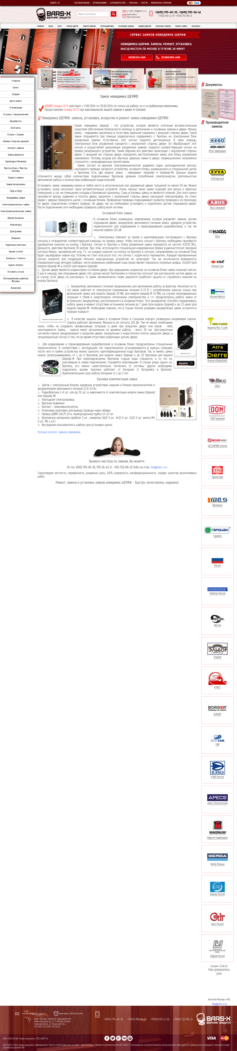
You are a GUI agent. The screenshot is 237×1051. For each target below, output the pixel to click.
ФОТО (59, 26)
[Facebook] (107, 1038)
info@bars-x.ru (158, 467)
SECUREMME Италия (217, 445)
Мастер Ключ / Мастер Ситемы (15, 169)
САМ (217, 744)
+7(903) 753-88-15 (183, 1019)
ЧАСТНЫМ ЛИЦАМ (81, 3)
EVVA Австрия (217, 178)
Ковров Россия (217, 955)
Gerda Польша (218, 864)
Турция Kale (217, 476)
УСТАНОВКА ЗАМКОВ (126, 26)
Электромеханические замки (15, 211)
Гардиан (217, 535)
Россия (217, 565)
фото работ (16, 101)
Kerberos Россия (217, 593)
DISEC (217, 386)
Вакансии (16, 288)
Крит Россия (217, 923)
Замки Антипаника (15, 184)
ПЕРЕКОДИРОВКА (107, 26)
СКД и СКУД (16, 191)
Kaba (217, 236)
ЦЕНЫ (50, 26)
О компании (64, 86)
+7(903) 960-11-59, (160, 1019)
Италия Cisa (217, 265)
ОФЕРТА (144, 3)
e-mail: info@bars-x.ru (136, 11)
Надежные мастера (16, 244)
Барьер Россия (217, 894)
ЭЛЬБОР (217, 657)
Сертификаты (173, 86)
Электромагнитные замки (15, 204)
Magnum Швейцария (217, 837)
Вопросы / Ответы (15, 258)
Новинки (15, 238)
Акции (117, 86)
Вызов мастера (188, 86)
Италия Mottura (217, 296)
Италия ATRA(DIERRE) (217, 360)
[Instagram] (130, 1038)
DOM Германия (217, 418)
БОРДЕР (217, 714)
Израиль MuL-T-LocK (218, 327)
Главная (16, 80)
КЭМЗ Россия (217, 776)
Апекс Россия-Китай (218, 803)
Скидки (129, 86)
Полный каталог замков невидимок (59, 432)
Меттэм (217, 625)
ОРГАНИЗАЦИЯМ (99, 3)
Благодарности (78, 86)
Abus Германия (217, 207)
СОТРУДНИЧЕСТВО (117, 3)
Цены (16, 87)
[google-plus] (118, 1038)
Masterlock (217, 505)
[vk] (124, 1038)
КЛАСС (217, 687)
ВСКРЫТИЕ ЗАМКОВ (163, 26)
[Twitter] (112, 1038)
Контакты (16, 127)
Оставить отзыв (16, 271)
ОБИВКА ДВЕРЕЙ (145, 26)
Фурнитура (16, 224)
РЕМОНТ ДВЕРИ (72, 26)
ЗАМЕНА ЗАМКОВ (89, 26)
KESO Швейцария (217, 151)
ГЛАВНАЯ (40, 26)
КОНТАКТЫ (196, 26)
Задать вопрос (15, 265)
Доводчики (16, 231)
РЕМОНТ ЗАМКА (181, 26)
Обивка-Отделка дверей (16, 141)
